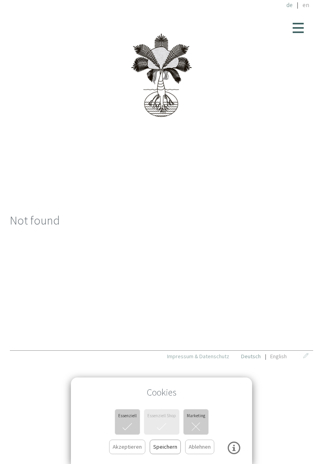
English (278, 356)
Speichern (165, 446)
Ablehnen (200, 446)
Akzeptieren (127, 446)
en (306, 5)
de (289, 5)
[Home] (162, 75)
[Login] (308, 356)
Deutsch (251, 356)
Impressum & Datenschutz (198, 356)
